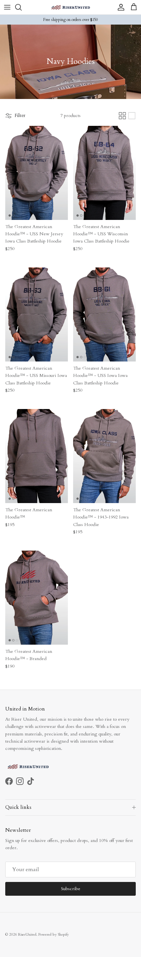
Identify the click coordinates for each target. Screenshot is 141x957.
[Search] (21, 7)
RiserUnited (27, 934)
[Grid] (122, 116)
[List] (132, 116)
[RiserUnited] (70, 7)
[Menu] (7, 7)
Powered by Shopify (53, 934)
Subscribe (70, 889)
